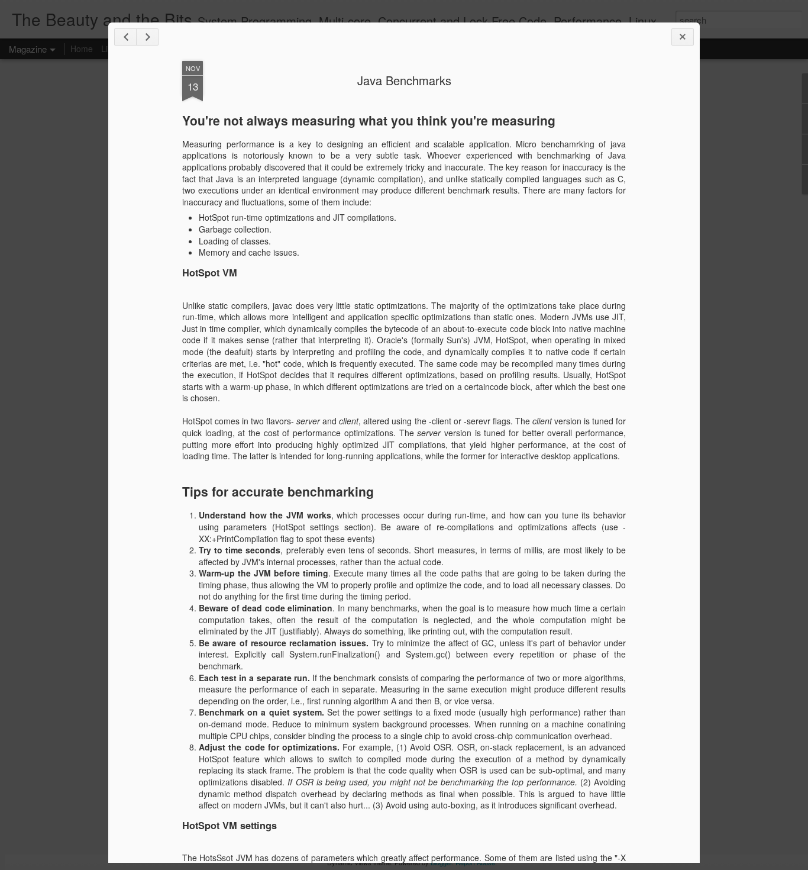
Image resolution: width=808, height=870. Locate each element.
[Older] (147, 37)
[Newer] (125, 37)
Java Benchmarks (404, 80)
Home (81, 48)
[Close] (682, 37)
